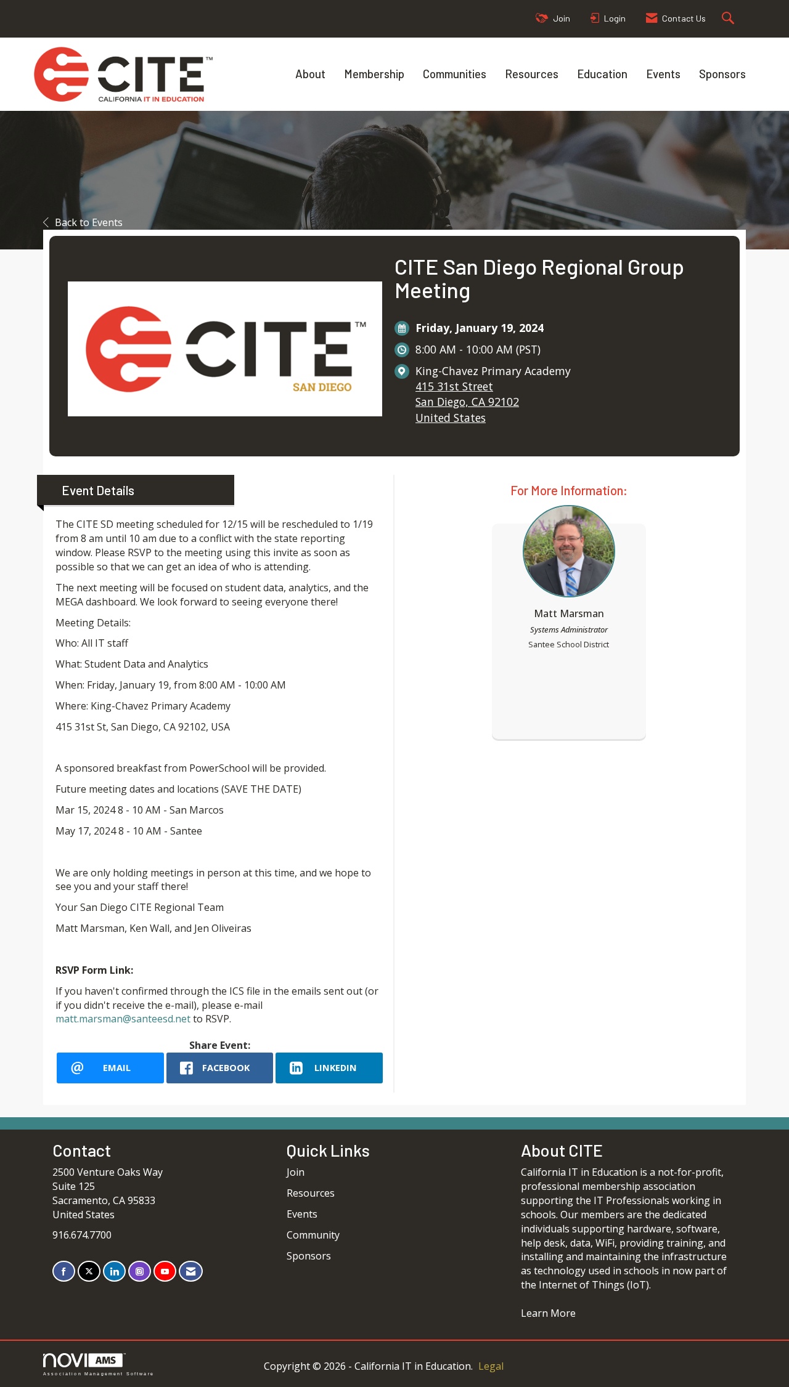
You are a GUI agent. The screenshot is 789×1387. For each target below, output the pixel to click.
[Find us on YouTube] (164, 1271)
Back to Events (89, 222)
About (310, 74)
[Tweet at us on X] (89, 1271)
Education (602, 74)
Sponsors (722, 74)
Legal (491, 1366)
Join (296, 1172)
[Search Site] (729, 18)
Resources (531, 74)
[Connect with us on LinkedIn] (114, 1271)
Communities (454, 74)
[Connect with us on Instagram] (139, 1271)
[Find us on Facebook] (63, 1271)
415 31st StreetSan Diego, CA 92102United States (467, 401)
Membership (374, 74)
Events (663, 74)
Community (313, 1235)
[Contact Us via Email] (191, 1271)
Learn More (548, 1313)
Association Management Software (98, 1373)
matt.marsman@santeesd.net (122, 1018)
